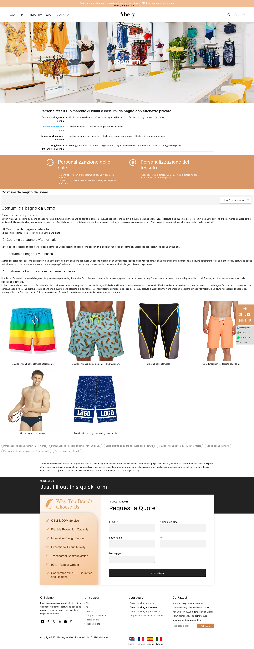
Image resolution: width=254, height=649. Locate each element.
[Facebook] (48, 621)
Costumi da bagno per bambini (52, 138)
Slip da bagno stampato (158, 364)
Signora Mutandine (125, 145)
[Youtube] (59, 621)
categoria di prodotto (96, 615)
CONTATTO (63, 15)
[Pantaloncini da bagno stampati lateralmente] (32, 331)
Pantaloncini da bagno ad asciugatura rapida (95, 433)
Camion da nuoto (77, 126)
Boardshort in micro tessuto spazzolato (222, 364)
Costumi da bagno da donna (52, 119)
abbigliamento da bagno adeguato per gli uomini (129, 446)
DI (22, 15)
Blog (88, 603)
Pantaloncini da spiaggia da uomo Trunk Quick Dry (95, 364)
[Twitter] (54, 621)
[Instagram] (65, 621)
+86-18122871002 (247, 332)
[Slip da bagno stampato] (159, 331)
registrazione (239, 27)
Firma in (239, 22)
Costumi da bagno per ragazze (84, 136)
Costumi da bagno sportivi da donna (146, 117)
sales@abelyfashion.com (127, 5)
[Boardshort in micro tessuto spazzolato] (222, 331)
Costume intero (84, 117)
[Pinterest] (71, 621)
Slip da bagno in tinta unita (32, 433)
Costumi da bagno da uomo (52, 128)
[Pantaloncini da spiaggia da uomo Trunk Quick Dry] (96, 331)
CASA (12, 15)
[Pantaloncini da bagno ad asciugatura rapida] (96, 400)
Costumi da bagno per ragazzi (117, 136)
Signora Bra (107, 145)
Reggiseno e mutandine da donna (53, 147)
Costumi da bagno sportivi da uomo (106, 126)
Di (87, 607)
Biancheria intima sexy (149, 145)
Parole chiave (92, 619)
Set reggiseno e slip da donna (83, 145)
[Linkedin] (42, 621)
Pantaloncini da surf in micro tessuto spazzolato (26, 451)
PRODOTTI (34, 15)
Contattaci (243, 342)
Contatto (90, 611)
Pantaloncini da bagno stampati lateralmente (32, 364)
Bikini (71, 117)
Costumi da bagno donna (142, 603)
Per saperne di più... (132, 470)
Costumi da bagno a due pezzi (110, 117)
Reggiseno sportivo (172, 145)
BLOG (48, 15)
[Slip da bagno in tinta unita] (32, 400)
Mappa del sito (93, 624)
